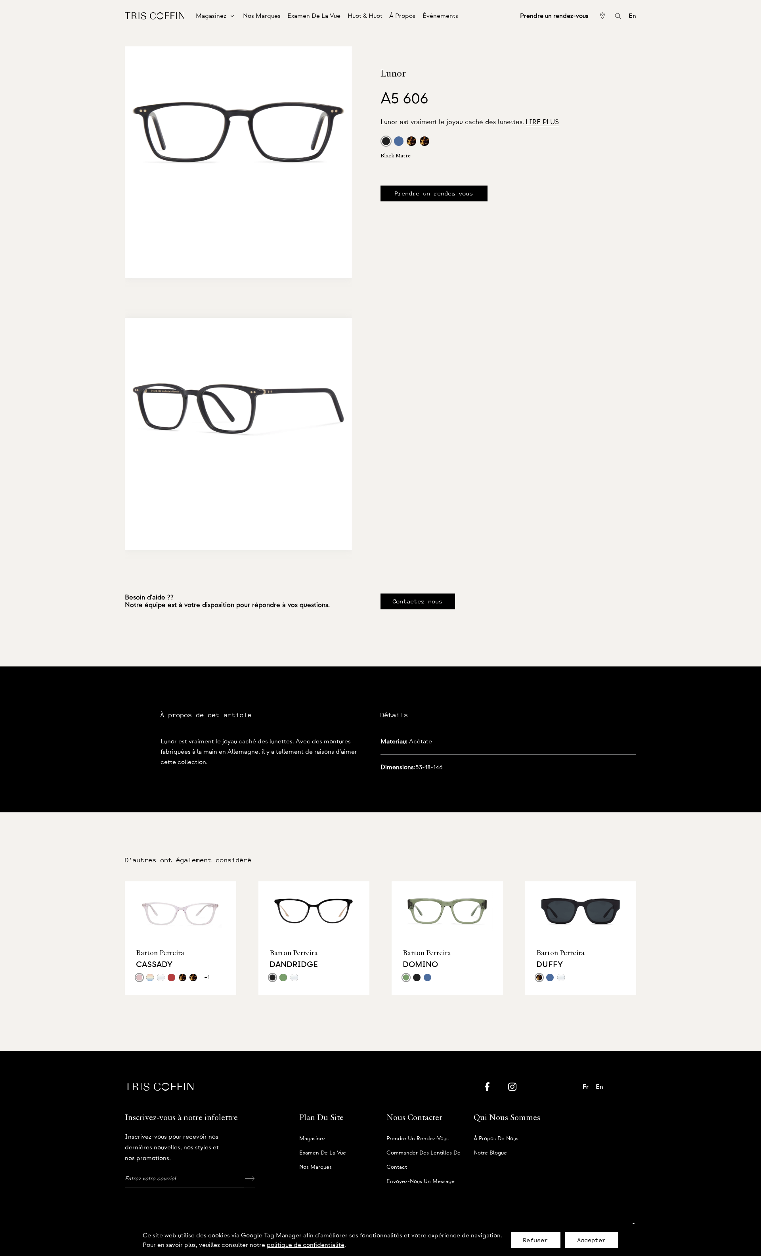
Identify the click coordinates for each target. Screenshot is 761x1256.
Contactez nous (418, 601)
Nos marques (315, 1167)
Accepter (591, 1240)
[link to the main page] (154, 15)
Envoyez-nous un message (420, 1181)
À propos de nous (496, 1138)
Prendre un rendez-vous (434, 193)
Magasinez (312, 1138)
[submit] (249, 1178)
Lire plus (542, 122)
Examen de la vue (322, 1153)
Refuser (535, 1240)
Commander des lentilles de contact (423, 1155)
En (632, 16)
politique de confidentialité (305, 1245)
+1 (207, 977)
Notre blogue (490, 1153)
